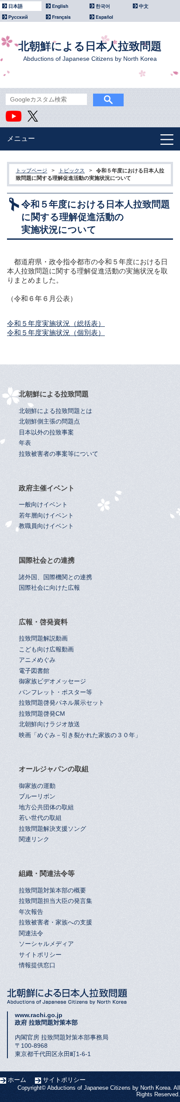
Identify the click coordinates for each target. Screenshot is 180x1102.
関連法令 (31, 933)
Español (104, 17)
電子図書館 (34, 671)
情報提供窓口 (37, 965)
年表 (25, 443)
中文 (144, 6)
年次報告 (31, 912)
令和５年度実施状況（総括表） (56, 323)
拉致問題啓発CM (42, 713)
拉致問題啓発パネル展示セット (61, 703)
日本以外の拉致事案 (46, 432)
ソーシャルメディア (46, 944)
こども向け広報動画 (46, 649)
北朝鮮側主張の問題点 (49, 421)
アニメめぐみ (37, 660)
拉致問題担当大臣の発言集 (55, 901)
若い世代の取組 (40, 818)
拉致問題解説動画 (43, 638)
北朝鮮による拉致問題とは (55, 411)
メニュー (21, 138)
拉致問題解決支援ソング (52, 829)
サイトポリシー (40, 955)
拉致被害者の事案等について (58, 454)
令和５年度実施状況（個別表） (56, 332)
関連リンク (34, 839)
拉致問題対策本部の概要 (52, 890)
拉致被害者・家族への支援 (55, 922)
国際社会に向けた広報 (49, 587)
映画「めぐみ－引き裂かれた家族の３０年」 (80, 735)
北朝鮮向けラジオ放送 (49, 724)
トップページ (31, 171)
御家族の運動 (37, 786)
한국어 (103, 6)
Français (61, 17)
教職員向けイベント (46, 526)
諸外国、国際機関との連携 (55, 577)
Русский (18, 17)
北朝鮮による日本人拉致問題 (90, 51)
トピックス (72, 171)
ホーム (17, 1079)
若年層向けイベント (46, 515)
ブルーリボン (37, 796)
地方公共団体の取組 (46, 807)
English (60, 6)
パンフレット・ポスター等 (55, 692)
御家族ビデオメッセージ (52, 681)
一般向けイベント (43, 504)
